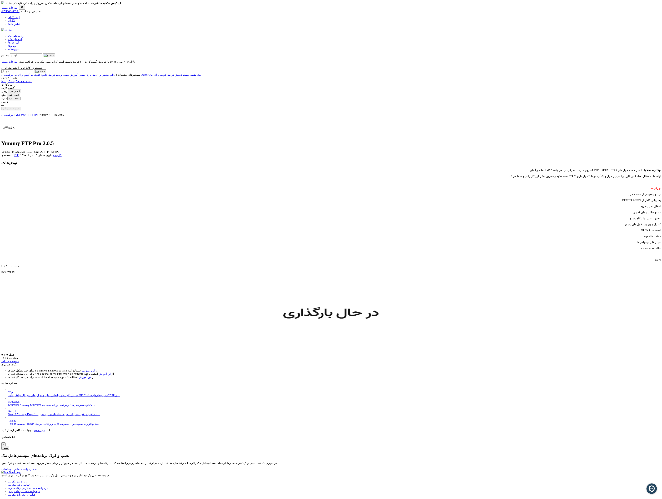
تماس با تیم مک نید (18, 484)
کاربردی (57, 155)
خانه (18, 114)
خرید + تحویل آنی (11, 108)
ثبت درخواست (29, 469)
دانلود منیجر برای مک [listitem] (104, 74)
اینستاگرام (14, 17)
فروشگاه (13, 49)
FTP (34, 114)
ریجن (4, 91)
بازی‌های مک (15, 39)
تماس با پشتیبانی (10, 469)
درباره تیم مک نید (18, 481)
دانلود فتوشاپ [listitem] (39, 74)
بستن (5, 448)
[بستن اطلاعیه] (22, 7)
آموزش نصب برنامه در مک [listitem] (63, 74)
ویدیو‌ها (12, 45)
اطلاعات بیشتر (9, 7)
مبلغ (3, 94)
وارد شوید (39, 430)
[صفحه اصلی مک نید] (6, 29)
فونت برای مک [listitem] (157, 74)
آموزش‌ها (13, 42)
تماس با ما (14, 23)
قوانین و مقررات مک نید (22, 494)
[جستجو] (49, 55)
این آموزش (88, 370)
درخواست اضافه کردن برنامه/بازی (28, 488)
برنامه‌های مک (16, 36)
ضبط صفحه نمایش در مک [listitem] (181, 74)
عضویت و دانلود (10, 361)
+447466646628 (10, 11)
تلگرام (11, 20)
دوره (4, 98)
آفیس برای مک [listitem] (21, 74)
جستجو (5, 55)
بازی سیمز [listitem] (85, 74)
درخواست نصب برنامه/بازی (24, 491)
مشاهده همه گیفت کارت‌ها (16, 81)
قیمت (4, 102)
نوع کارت (6, 84)
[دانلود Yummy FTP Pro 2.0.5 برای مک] (9, 134)
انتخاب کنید (14, 91)
